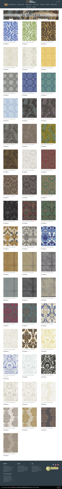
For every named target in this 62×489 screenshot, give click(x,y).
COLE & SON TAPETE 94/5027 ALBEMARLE (9, 247)
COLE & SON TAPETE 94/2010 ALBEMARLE (47, 375)
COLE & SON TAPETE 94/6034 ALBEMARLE (47, 170)
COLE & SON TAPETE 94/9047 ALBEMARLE (28, 67)
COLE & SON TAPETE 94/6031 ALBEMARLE (47, 195)
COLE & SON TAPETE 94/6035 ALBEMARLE (28, 170)
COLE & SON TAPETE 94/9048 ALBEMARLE (9, 67)
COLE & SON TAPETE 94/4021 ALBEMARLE (9, 298)
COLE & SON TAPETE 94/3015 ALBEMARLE (9, 349)
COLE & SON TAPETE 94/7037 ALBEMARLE (47, 144)
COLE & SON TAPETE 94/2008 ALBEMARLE (28, 402)
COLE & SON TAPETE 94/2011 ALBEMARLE (28, 375)
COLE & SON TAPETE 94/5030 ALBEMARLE (9, 221)
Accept (59, 487)
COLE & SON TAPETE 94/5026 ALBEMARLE (28, 247)
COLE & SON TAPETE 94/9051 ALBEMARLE (9, 42)
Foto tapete (42, 4)
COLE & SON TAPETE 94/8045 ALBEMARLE (9, 93)
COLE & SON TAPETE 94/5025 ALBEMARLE (47, 247)
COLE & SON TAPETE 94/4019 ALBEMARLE (47, 298)
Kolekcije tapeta (20, 4)
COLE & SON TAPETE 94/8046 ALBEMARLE (47, 67)
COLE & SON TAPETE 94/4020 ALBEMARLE (28, 298)
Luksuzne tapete (28, 4)
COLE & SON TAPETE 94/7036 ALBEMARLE (9, 170)
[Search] (56, 1)
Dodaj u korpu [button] (6, 378)
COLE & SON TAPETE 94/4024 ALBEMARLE (9, 272)
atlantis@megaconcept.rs (7, 468)
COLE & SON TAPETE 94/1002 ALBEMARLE (47, 428)
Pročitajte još (6, 69)
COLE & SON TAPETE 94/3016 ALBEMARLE (47, 323)
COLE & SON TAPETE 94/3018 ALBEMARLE (9, 323)
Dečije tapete (36, 4)
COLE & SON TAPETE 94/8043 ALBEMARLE (47, 93)
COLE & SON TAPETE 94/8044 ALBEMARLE (28, 93)
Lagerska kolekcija (12, 4)
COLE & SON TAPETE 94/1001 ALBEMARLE (9, 453)
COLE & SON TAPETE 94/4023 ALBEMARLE (28, 272)
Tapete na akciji (54, 4)
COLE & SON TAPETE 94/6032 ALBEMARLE (28, 195)
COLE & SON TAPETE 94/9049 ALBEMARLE (47, 42)
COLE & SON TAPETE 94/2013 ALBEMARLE (47, 349)
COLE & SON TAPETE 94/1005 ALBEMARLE (47, 402)
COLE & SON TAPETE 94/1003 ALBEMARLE (28, 428)
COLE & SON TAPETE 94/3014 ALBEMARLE (28, 349)
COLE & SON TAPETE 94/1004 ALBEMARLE (9, 428)
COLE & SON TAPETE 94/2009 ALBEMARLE (9, 402)
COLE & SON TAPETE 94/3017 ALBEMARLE (28, 323)
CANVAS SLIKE (28, 7)
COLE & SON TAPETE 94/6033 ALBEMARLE (9, 195)
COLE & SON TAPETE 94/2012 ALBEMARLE (9, 375)
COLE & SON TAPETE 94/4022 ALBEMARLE (47, 272)
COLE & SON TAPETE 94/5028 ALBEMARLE (47, 221)
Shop (6, 4)
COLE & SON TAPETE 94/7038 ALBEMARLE (28, 144)
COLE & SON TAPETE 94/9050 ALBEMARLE (28, 42)
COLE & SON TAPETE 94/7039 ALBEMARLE (9, 144)
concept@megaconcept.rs (7, 478)
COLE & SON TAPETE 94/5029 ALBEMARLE (28, 221)
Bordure (47, 4)
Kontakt (34, 7)
